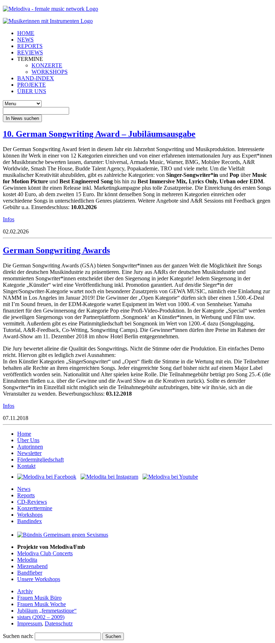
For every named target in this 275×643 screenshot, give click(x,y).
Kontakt (26, 466)
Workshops (30, 515)
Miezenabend (32, 566)
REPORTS (30, 46)
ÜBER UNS (31, 91)
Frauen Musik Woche (41, 604)
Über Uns (28, 440)
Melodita (27, 560)
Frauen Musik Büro (39, 598)
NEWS (25, 40)
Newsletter (29, 453)
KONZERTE (47, 65)
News (23, 489)
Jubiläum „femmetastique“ (47, 611)
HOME (25, 33)
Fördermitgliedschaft (40, 459)
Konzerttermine (34, 508)
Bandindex (29, 521)
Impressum (29, 623)
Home (24, 434)
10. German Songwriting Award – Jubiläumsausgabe (99, 134)
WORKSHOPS (50, 72)
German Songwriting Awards (56, 250)
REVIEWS (30, 52)
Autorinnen (30, 447)
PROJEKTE (31, 85)
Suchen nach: (18, 636)
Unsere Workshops (38, 579)
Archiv (25, 591)
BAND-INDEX (35, 78)
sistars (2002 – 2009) (40, 617)
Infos (8, 219)
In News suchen (22, 118)
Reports (26, 495)
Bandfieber (29, 573)
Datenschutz (59, 623)
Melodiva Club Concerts (45, 553)
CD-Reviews (32, 502)
